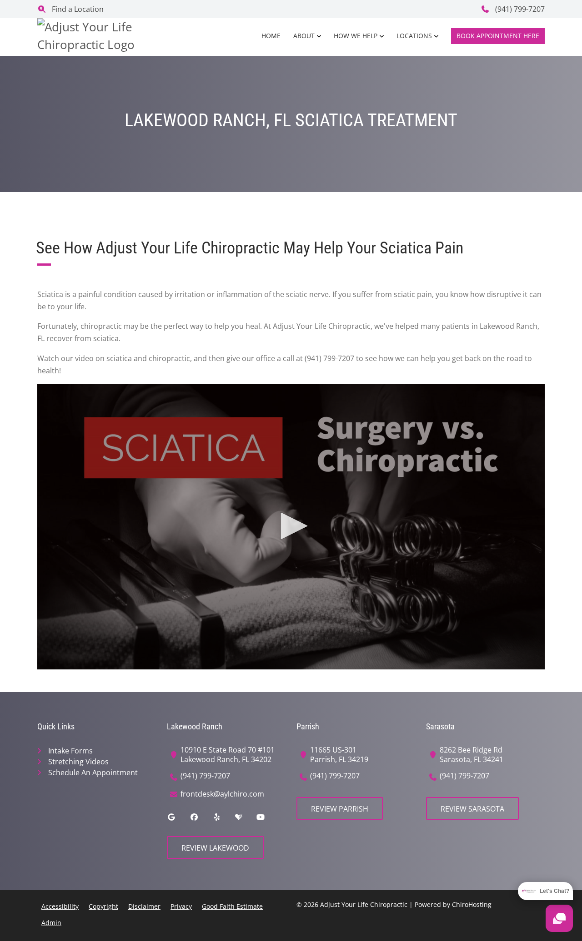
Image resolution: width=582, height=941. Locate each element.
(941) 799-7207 (519, 9)
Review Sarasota (472, 809)
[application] (291, 526)
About (304, 35)
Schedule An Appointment (93, 773)
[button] (291, 526)
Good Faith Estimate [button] (232, 906)
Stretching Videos (78, 762)
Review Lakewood (215, 848)
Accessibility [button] (60, 906)
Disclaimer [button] (144, 906)
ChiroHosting (472, 904)
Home (271, 35)
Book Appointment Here (498, 35)
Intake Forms (70, 751)
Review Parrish (339, 809)
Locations (414, 35)
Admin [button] (51, 922)
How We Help (355, 35)
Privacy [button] (181, 906)
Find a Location (77, 9)
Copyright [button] (103, 906)
